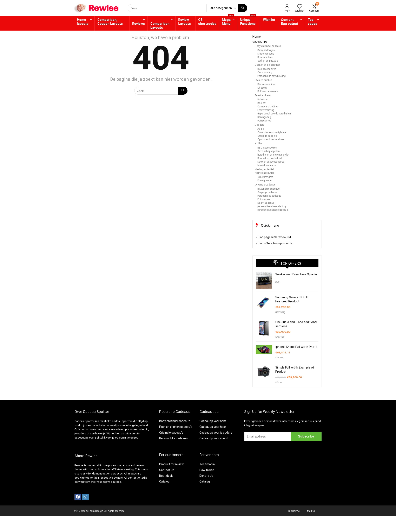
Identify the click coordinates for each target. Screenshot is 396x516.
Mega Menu (227, 21)
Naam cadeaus (266, 202)
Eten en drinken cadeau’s (175, 426)
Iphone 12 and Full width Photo (296, 347)
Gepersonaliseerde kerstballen (274, 113)
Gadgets (259, 124)
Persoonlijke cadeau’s (173, 438)
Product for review (171, 464)
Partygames (264, 120)
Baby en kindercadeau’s (174, 421)
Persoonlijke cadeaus (269, 195)
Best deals (166, 475)
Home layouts (82, 22)
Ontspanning (264, 72)
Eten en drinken (263, 80)
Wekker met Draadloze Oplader (296, 274)
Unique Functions (248, 21)
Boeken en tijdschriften (267, 64)
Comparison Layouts (159, 26)
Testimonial (207, 464)
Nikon (278, 382)
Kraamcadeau (265, 57)
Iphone (279, 357)
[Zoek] (242, 8)
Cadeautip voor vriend (213, 438)
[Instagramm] (85, 497)
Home (256, 36)
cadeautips (260, 41)
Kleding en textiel (264, 169)
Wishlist (269, 20)
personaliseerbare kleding (271, 206)
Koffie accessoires (267, 91)
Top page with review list (274, 237)
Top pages (312, 22)
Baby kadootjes (266, 50)
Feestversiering (265, 110)
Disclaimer (294, 511)
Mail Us (311, 511)
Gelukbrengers (265, 177)
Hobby (258, 143)
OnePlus (279, 336)
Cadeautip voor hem (212, 421)
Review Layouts (184, 22)
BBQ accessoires (267, 147)
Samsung (280, 312)
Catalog (164, 481)
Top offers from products (275, 243)
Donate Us (206, 475)
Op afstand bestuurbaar (270, 139)
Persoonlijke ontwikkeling (271, 76)
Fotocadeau (264, 199)
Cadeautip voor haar (212, 426)
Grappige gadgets (267, 135)
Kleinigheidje (264, 180)
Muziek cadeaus (266, 165)
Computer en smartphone (271, 132)
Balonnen (262, 99)
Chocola (262, 87)
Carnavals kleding (267, 106)
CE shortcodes (207, 22)
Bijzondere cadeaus (268, 188)
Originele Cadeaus (265, 184)
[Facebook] (77, 497)
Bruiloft (261, 103)
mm (277, 282)
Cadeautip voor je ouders (215, 432)
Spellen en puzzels (267, 60)
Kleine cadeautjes (265, 172)
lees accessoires (266, 69)
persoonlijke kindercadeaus (272, 209)
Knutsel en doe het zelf (270, 158)
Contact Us (166, 470)
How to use (206, 470)
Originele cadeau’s (171, 432)
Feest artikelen (263, 95)
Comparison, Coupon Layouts (110, 22)
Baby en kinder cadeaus (268, 46)
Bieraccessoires (266, 84)
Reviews (138, 24)
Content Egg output (289, 22)
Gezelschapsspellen (268, 151)
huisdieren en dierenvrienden (273, 154)
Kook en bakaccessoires (270, 161)
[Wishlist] (299, 7)
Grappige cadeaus (267, 192)
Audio (260, 128)
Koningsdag (264, 117)
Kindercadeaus (265, 53)
